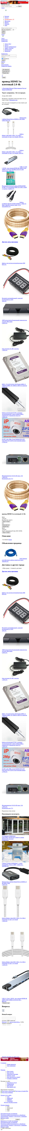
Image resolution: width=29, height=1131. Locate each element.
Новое (10, 539)
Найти (3, 31)
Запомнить (6, 58)
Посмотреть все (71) (7, 478)
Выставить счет (11, 1087)
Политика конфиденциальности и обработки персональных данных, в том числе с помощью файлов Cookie (14, 1116)
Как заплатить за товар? (13, 1077)
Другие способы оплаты (10, 1102)
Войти (3, 61)
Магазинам (10, 1085)
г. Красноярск (5, 88)
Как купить (10, 1071)
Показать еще (6, 1003)
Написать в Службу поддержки (9, 1121)
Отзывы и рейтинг (12, 1078)
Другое (24, 88)
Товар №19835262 (7, 89)
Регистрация (4, 64)
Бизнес (12, 88)
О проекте (3, 1063)
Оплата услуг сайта (6, 1095)
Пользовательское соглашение (9, 1113)
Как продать (10, 1072)
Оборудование (18, 88)
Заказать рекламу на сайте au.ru (10, 1056)
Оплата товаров (5, 1105)
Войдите (4, 1022)
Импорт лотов (11, 1075)
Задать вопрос (6, 521)
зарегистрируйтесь (14, 1022)
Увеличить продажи (12, 1074)
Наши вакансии (11, 1064)
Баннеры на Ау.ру (12, 1082)
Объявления (10, 1084)
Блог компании (11, 1065)
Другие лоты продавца (10, 242)
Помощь (3, 1070)
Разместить (4, 39)
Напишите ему (13, 100)
